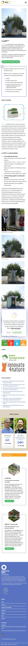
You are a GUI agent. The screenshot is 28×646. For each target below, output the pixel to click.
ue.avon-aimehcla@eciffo (10, 639)
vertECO (8, 190)
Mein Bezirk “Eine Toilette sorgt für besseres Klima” (14, 395)
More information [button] (16, 328)
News (2, 616)
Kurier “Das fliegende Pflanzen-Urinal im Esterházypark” (13, 392)
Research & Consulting (6, 607)
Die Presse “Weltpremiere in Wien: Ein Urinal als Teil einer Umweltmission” (14, 388)
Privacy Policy (9, 644)
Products (3, 610)
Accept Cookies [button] (17, 332)
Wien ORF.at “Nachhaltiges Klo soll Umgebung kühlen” (14, 402)
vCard (9, 440)
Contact (3, 618)
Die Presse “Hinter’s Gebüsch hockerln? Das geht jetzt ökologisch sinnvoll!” (13, 385)
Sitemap (5, 644)
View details (8, 443)
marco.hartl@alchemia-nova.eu (18, 442)
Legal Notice (15, 644)
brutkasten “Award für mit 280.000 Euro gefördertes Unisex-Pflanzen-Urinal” (12, 399)
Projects (3, 613)
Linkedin (20, 442)
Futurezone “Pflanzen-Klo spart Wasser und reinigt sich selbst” (13, 381)
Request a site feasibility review (11, 61)
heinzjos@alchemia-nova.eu (6, 440)
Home (2, 602)
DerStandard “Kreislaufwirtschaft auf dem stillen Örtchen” (13, 406)
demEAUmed (8, 196)
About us (3, 605)
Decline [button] (9, 332)
